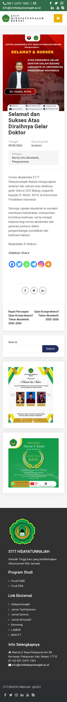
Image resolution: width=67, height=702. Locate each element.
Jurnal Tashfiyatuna (23, 609)
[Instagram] (41, 262)
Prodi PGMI (18, 581)
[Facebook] (12, 262)
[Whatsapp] (26, 262)
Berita (16, 157)
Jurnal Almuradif (21, 619)
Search (12, 342)
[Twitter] (19, 262)
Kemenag (17, 624)
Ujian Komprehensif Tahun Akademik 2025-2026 (46, 315)
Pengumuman (20, 161)
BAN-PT (16, 635)
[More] (48, 262)
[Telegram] (34, 262)
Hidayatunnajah (20, 604)
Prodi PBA (17, 586)
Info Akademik (30, 157)
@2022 (36, 687)
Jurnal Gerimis (20, 614)
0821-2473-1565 (18, 3)
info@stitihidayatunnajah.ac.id (30, 665)
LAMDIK (16, 630)
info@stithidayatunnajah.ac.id (22, 8)
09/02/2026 (15, 145)
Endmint (36, 145)
